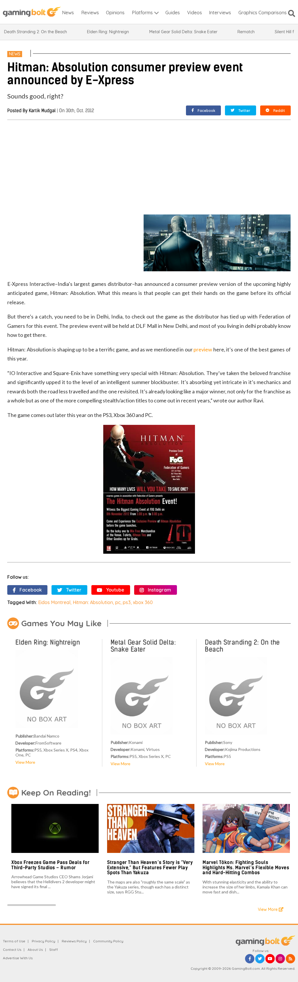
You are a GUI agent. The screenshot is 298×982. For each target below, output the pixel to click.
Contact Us (12, 949)
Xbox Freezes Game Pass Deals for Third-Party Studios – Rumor (50, 865)
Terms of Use (14, 941)
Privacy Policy (43, 941)
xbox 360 (143, 602)
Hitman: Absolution (93, 602)
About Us (35, 949)
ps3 (127, 602)
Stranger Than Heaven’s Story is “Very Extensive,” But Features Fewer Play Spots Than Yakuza (150, 867)
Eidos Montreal (54, 602)
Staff (53, 949)
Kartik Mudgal (42, 110)
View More (25, 762)
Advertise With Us (18, 958)
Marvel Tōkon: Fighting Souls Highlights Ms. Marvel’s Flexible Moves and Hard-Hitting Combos (246, 867)
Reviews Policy (74, 941)
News (14, 54)
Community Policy (108, 941)
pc (117, 602)
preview (203, 349)
